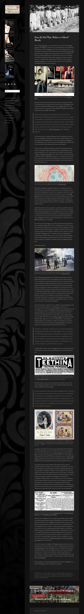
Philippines (54, 576)
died (57, 476)
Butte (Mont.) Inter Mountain (50, 514)
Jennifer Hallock (47, 573)
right (43, 443)
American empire (61, 573)
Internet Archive (62, 184)
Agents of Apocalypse (47, 154)
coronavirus (37, 574)
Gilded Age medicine (55, 538)
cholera (69, 573)
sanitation (58, 576)
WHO (40, 217)
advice (58, 322)
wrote (51, 387)
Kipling (68, 574)
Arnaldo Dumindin (65, 273)
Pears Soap (49, 576)
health (59, 574)
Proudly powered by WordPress (41, 610)
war (39, 577)
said (68, 295)
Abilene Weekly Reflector (42, 379)
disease (45, 574)
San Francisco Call (58, 513)
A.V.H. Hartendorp (54, 129)
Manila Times (37, 576)
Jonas (65, 574)
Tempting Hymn (64, 576)
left (67, 440)
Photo (42, 564)
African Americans (58, 453)
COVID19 (42, 574)
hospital (62, 574)
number (61, 106)
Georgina (53, 574)
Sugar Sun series (40, 548)
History (54, 573)
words (38, 140)
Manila (71, 574)
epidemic (49, 574)
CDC (36, 217)
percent (64, 108)
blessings (69, 140)
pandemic (45, 576)
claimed (52, 309)
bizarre (69, 305)
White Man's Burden (45, 577)
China (49, 455)
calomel (55, 348)
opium (41, 576)
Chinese (66, 573)
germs (56, 574)
